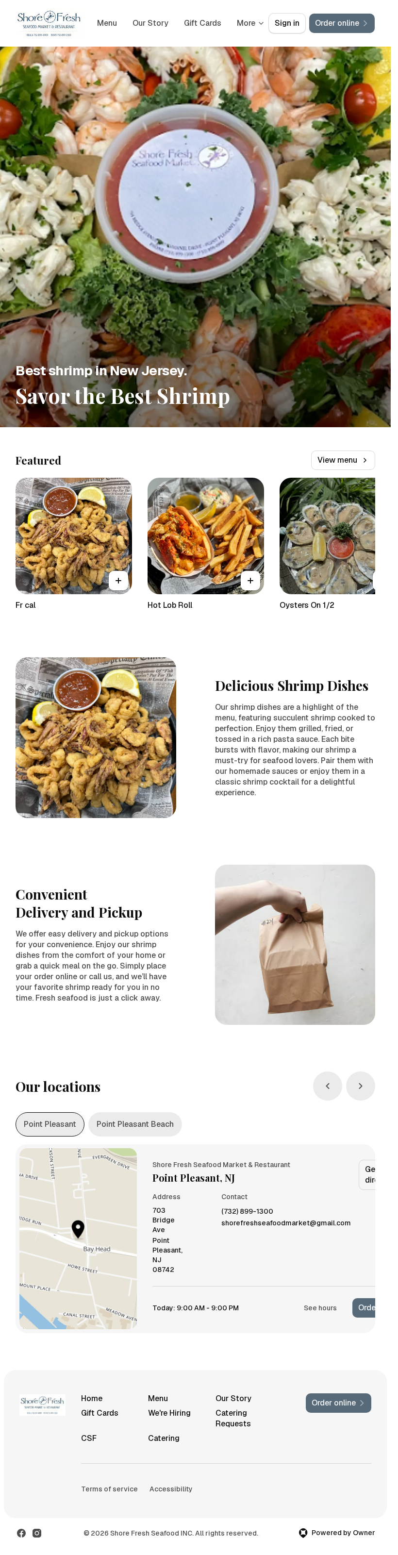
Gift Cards (99, 1413)
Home (91, 1398)
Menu (154, 23)
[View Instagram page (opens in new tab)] (37, 1533)
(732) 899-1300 (247, 1211)
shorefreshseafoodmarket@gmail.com (286, 1223)
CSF (89, 1438)
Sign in (287, 23)
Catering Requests (233, 1418)
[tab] (50, 1124)
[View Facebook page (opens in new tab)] (21, 1533)
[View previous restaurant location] (327, 1086)
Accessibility (171, 1489)
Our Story (198, 23)
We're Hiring (169, 1413)
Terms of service (109, 1489)
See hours (320, 1308)
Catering (164, 1438)
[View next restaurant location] (360, 1086)
